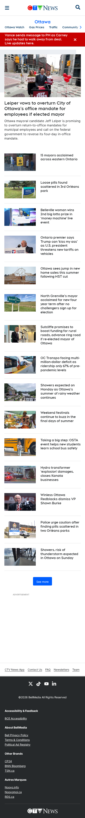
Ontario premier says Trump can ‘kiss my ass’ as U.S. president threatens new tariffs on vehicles (59, 246)
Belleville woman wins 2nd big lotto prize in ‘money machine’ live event (57, 216)
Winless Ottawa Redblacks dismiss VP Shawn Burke (58, 499)
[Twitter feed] (30, 683)
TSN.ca (9, 770)
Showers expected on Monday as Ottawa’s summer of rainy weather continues (60, 391)
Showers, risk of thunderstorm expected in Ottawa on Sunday (59, 554)
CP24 (8, 761)
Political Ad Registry (17, 744)
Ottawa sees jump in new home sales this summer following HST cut (60, 273)
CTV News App (15, 669)
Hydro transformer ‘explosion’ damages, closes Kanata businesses (57, 474)
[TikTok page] (38, 683)
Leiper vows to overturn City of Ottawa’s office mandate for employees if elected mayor (37, 108)
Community (70, 27)
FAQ (48, 669)
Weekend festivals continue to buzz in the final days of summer (58, 417)
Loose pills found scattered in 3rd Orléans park (60, 187)
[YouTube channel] (46, 683)
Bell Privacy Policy (16, 735)
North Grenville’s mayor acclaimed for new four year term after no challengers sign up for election (59, 304)
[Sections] (7, 8)
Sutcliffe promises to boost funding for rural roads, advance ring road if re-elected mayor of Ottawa (61, 335)
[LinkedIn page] (54, 683)
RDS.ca (9, 796)
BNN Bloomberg (15, 766)
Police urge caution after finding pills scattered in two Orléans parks (60, 527)
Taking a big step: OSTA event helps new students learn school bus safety (61, 444)
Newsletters (61, 669)
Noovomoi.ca (13, 792)
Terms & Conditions (17, 739)
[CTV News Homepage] (43, 7)
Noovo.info (12, 787)
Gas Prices (36, 27)
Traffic (53, 27)
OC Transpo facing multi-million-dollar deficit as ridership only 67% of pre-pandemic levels (60, 364)
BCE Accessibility (16, 718)
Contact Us (35, 669)
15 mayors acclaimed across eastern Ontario (59, 157)
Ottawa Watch (14, 27)
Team (75, 669)
